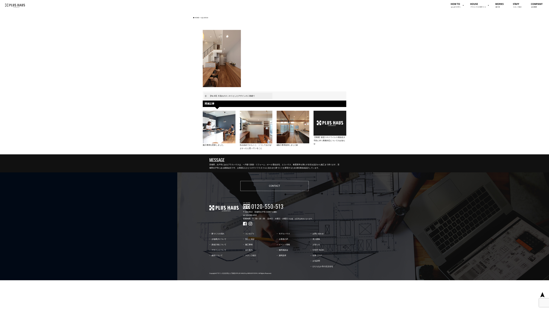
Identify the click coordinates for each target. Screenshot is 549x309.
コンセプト (249, 234)
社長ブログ (317, 255)
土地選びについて (218, 239)
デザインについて (218, 250)
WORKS (499, 5)
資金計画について (218, 244)
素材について (217, 255)
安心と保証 (249, 239)
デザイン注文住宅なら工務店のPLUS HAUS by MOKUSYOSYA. (237, 273)
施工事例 (249, 244)
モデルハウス (284, 234)
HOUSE (478, 5)
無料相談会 (283, 250)
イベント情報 (284, 244)
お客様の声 (283, 239)
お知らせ (316, 244)
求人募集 (316, 239)
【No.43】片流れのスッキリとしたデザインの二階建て (232, 96)
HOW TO (456, 5)
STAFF (517, 5)
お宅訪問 (316, 261)
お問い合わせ (318, 234)
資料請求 (282, 255)
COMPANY (537, 5)
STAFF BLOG (318, 250)
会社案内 (249, 250)
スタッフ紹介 (250, 255)
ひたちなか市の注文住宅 (323, 266)
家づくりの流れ (217, 234)
